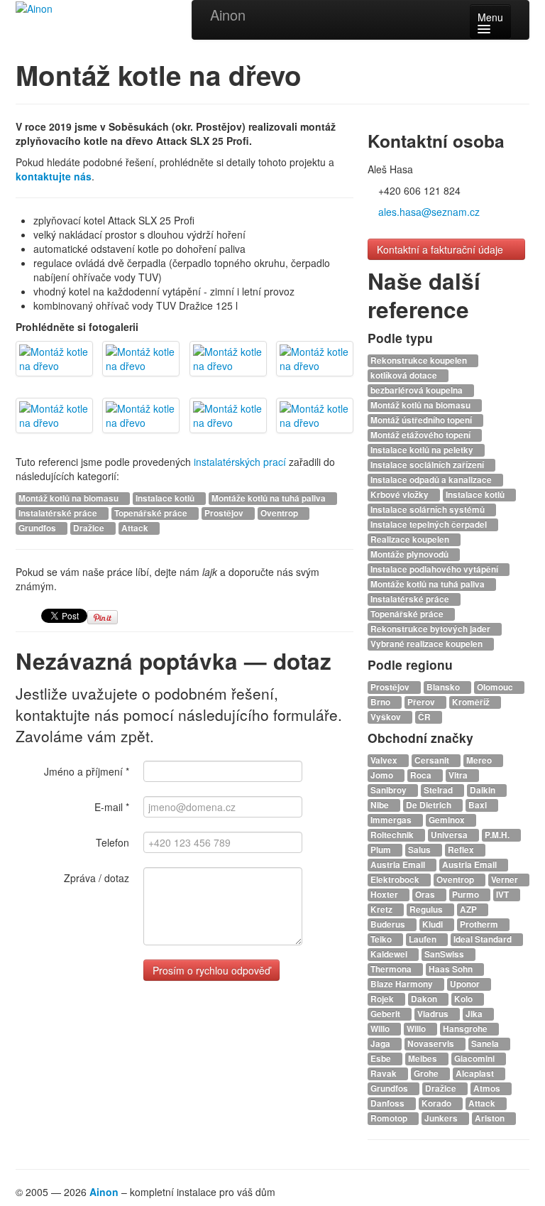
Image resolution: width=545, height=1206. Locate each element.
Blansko (444, 687)
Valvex (385, 760)
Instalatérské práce (58, 513)
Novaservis (431, 1044)
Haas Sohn (452, 969)
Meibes (423, 1059)
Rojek (383, 999)
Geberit (386, 1014)
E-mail (111, 807)
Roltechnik (393, 835)
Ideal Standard (483, 939)
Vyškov (386, 717)
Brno (381, 702)
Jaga (381, 1044)
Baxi (478, 805)
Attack (135, 528)
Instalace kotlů (166, 498)
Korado (437, 1103)
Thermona (392, 969)
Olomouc (496, 687)
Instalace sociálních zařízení (428, 465)
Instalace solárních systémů (428, 510)
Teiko (382, 939)
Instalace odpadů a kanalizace (432, 480)
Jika (475, 1014)
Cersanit (432, 760)
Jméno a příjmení (86, 771)
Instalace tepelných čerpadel (429, 524)
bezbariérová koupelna (417, 390)
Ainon (228, 14)
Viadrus (434, 1014)
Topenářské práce (151, 513)
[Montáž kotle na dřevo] (54, 358)
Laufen (424, 939)
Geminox (448, 820)
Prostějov (225, 513)
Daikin (483, 790)
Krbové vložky (400, 495)
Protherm (480, 924)
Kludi (433, 924)
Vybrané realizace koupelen (427, 644)
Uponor (466, 984)
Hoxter (385, 895)
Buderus (388, 924)
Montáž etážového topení (421, 435)
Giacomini (475, 1059)
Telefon (112, 842)
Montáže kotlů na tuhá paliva (269, 498)
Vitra (459, 775)
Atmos (487, 1088)
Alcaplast (476, 1074)
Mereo (480, 760)
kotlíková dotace (404, 375)
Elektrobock (396, 880)
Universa (450, 835)
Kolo (464, 999)
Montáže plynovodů (410, 554)
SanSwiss (445, 954)
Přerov (422, 702)
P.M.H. (498, 835)
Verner (505, 880)
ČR (425, 717)
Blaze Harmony (402, 984)
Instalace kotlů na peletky (422, 450)
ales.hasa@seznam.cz (429, 212)
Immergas (392, 820)
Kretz (382, 909)
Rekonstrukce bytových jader (431, 629)
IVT (503, 895)
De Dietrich (429, 805)
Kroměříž (472, 702)
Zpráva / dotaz (96, 878)
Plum (381, 850)
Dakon (425, 999)
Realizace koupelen (410, 539)
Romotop (389, 1118)
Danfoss (388, 1103)
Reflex (462, 850)
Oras (426, 895)
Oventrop (280, 513)
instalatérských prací (240, 462)
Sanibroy (389, 790)
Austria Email (398, 865)
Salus (420, 850)
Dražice (89, 528)
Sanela (486, 1044)
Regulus (427, 909)
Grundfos (38, 528)
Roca (422, 775)
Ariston (491, 1118)
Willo (381, 1029)
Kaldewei (389, 954)
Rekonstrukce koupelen (419, 360)
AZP (469, 909)
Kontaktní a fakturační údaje (441, 249)
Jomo (382, 775)
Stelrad (439, 790)
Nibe (380, 805)
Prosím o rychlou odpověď (211, 970)
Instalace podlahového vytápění (435, 569)
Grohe (427, 1074)
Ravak (384, 1074)
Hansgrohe (466, 1029)
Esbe (381, 1059)
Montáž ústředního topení (422, 420)
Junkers (442, 1118)
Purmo (466, 895)
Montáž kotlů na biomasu (69, 498)
